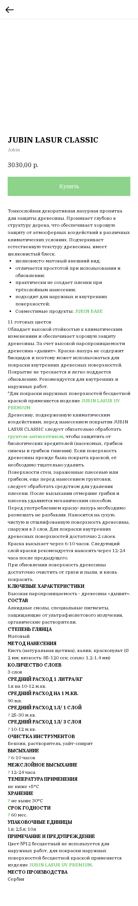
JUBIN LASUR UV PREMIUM (60, 865)
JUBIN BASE (89, 311)
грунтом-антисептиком (35, 436)
